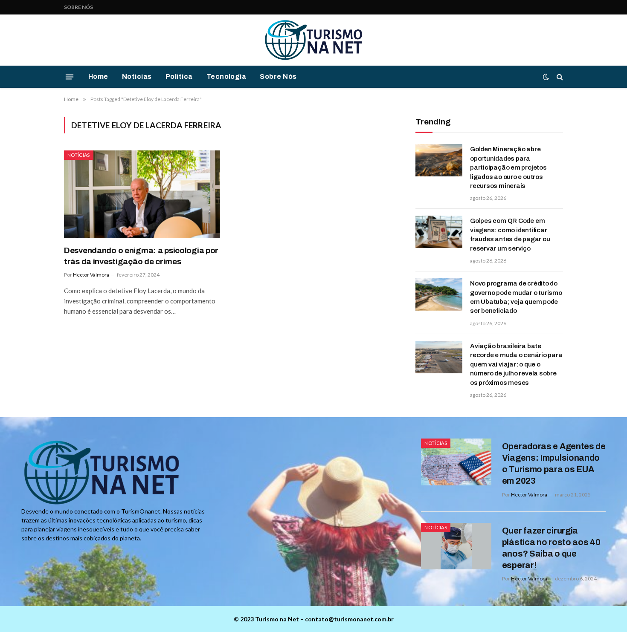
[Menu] (69, 77)
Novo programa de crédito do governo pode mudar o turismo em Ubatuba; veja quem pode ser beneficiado (516, 297)
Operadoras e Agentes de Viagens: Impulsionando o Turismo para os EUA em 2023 (554, 463)
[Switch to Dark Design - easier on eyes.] (546, 76)
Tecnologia (226, 76)
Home (98, 76)
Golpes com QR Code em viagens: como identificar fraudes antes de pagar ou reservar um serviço (510, 234)
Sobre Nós (78, 7)
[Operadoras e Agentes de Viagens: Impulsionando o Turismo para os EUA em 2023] (456, 462)
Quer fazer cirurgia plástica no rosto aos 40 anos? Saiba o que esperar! (551, 548)
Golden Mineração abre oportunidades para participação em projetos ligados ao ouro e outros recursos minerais (508, 167)
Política (179, 76)
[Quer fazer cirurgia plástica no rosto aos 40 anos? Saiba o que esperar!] (456, 546)
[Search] (559, 77)
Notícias (137, 76)
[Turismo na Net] (313, 40)
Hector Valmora (91, 274)
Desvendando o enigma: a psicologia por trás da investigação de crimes (141, 256)
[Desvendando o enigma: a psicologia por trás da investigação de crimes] (142, 194)
